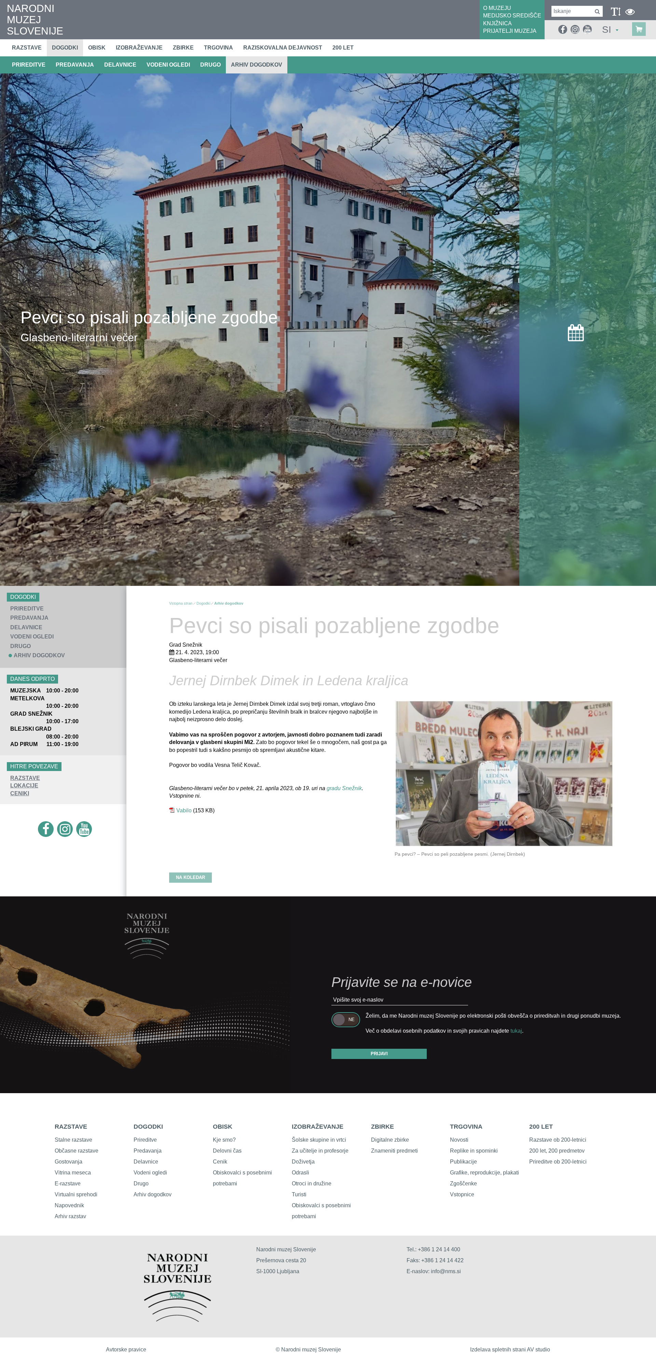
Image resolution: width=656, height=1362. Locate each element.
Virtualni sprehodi (76, 1194)
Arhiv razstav (70, 1216)
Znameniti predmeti (394, 1151)
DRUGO (210, 65)
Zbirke (183, 48)
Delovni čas (227, 1151)
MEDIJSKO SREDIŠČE (512, 15)
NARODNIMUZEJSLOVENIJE (35, 20)
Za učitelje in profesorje (320, 1151)
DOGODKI (148, 1126)
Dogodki (65, 48)
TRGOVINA (466, 1126)
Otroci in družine (311, 1183)
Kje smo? (224, 1140)
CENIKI (19, 793)
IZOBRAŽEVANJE (317, 1126)
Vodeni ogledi (150, 1172)
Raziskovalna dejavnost (282, 48)
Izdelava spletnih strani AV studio (510, 1349)
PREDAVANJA (75, 65)
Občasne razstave (76, 1151)
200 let (343, 48)
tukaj (516, 1031)
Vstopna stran (180, 603)
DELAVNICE (120, 65)
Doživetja (303, 1162)
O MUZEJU (497, 8)
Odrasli (300, 1172)
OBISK (222, 1126)
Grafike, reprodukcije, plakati (484, 1172)
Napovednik (69, 1205)
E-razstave (68, 1183)
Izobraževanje (139, 48)
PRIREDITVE (28, 65)
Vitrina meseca (73, 1172)
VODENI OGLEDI (168, 65)
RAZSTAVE (25, 778)
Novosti (459, 1140)
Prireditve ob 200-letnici (558, 1162)
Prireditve (145, 1140)
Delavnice (146, 1162)
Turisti (299, 1194)
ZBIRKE (382, 1126)
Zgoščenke (463, 1183)
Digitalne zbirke (390, 1140)
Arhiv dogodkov (256, 65)
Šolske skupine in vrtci (319, 1140)
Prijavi (379, 1053)
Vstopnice (462, 1194)
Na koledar (190, 877)
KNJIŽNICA (497, 23)
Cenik (220, 1162)
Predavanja (148, 1151)
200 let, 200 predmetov (557, 1151)
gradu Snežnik (344, 788)
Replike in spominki (474, 1151)
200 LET (541, 1126)
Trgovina (218, 48)
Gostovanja (68, 1162)
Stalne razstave (73, 1140)
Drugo (141, 1183)
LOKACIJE (24, 785)
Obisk (97, 48)
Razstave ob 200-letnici (557, 1140)
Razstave (27, 48)
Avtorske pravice (126, 1349)
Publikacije (463, 1162)
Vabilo (184, 810)
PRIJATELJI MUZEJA (509, 31)
